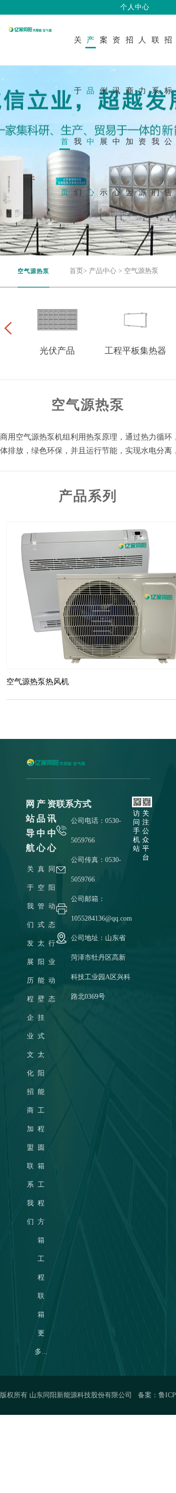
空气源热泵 (141, 270)
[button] (7, 328)
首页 (76, 270)
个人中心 (135, 7)
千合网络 (139, 1473)
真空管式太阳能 (41, 924)
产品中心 (102, 270)
